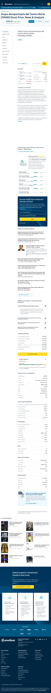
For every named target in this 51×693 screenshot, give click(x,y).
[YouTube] (40, 639)
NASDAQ (45, 376)
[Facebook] (38, 639)
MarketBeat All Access (22, 652)
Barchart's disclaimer (42, 690)
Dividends (3, 670)
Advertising (20, 668)
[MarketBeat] (8, 4)
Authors (2, 655)
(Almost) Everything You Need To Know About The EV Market (36, 494)
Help (5, 663)
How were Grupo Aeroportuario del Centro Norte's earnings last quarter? (29, 318)
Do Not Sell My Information (23, 672)
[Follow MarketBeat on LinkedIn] (42, 639)
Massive (32, 688)
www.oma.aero (44, 388)
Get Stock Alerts (32, 354)
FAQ (2, 663)
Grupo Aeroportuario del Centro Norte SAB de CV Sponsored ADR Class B (31, 288)
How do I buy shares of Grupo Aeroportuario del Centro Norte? (29, 323)
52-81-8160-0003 (43, 393)
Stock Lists (37, 652)
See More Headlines (24, 294)
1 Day (20, 39)
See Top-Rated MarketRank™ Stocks (25, 151)
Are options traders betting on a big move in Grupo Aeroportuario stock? (31, 281)
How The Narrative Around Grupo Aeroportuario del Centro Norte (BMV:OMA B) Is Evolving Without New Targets (31, 274)
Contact (2, 661)
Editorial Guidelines (5, 654)
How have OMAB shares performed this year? (28, 306)
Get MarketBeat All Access (23, 586)
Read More (20, 121)
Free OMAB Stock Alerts (45, 7)
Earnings (3, 672)
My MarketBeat (38, 657)
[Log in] (45, 4)
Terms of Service (21, 677)
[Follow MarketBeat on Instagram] (44, 639)
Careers (2, 659)
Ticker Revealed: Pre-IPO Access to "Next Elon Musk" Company (35, 246)
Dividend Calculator (39, 655)
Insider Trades (4, 673)
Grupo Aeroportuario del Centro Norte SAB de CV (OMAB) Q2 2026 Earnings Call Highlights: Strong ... (31, 232)
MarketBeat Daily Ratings (23, 654)
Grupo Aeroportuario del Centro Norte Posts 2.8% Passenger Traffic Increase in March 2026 (31, 259)
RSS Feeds (20, 675)
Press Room (3, 657)
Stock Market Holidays (5, 675)
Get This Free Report (31, 503)
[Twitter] (36, 639)
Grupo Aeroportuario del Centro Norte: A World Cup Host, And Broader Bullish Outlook (31, 266)
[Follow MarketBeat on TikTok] (46, 639)
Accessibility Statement (23, 670)
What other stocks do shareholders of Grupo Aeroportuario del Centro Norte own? (28, 328)
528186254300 (44, 391)
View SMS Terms (22, 223)
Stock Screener (38, 659)
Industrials (45, 378)
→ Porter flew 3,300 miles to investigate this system (12, 7)
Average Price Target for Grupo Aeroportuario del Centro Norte (30, 404)
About (2, 652)
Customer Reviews (22, 657)
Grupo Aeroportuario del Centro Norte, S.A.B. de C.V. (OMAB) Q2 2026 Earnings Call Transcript (32, 239)
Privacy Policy (21, 673)
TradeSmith (26, 368)
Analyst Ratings (4, 668)
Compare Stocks (38, 654)
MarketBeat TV (21, 655)
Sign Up (44, 64)
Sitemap (20, 679)
